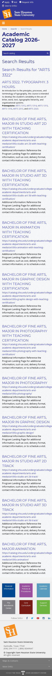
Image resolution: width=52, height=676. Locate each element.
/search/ (14, 29)
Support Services (43, 604)
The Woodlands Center (8, 605)
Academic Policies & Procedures (26, 589)
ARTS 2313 (18, 108)
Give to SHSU (11, 5)
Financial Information (9, 587)
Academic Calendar (43, 587)
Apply (7, 2)
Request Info (27, 2)
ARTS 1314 (32, 105)
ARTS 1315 (43, 105)
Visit (15, 2)
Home (4, 29)
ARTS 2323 (33, 108)
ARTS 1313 (21, 105)
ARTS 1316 (7, 108)
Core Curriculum (26, 604)
